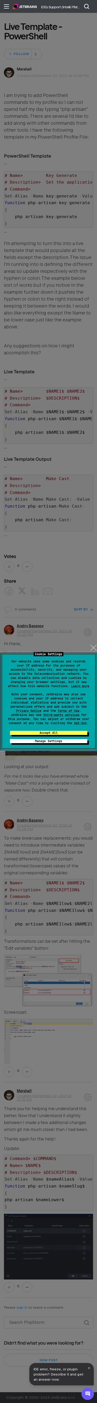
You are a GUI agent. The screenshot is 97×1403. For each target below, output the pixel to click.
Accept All (49, 733)
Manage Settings (48, 741)
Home (25, 6)
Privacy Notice (28, 711)
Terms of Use (68, 711)
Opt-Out (80, 723)
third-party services (61, 715)
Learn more (80, 686)
